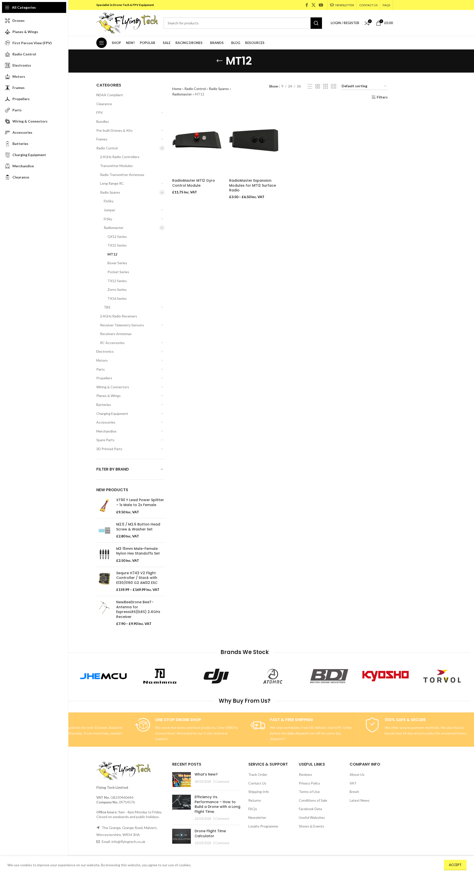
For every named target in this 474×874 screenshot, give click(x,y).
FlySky (108, 201)
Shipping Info (258, 791)
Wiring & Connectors (112, 387)
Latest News (359, 800)
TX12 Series (117, 281)
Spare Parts (105, 440)
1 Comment (221, 782)
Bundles (102, 121)
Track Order (257, 774)
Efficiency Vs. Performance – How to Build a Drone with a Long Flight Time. (217, 804)
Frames (101, 139)
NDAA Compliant (109, 95)
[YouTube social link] (321, 5)
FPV (99, 112)
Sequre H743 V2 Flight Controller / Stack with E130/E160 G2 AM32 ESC (137, 578)
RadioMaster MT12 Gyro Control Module (193, 183)
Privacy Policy (309, 783)
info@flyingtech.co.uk (128, 841)
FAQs (252, 809)
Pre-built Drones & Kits (114, 130)
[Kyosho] (385, 676)
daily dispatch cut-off (303, 733)
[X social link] (313, 5)
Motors (102, 360)
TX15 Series (117, 245)
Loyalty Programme (263, 826)
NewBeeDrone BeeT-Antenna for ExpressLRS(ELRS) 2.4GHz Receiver (138, 609)
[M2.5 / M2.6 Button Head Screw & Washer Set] (104, 530)
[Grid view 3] (325, 86)
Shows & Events (311, 826)
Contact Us (257, 783)
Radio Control (107, 148)
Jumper (109, 210)
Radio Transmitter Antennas (122, 175)
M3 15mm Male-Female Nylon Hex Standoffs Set (138, 551)
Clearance (104, 104)
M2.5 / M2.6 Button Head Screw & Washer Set (138, 527)
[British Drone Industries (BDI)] (329, 676)
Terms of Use (309, 791)
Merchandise (106, 431)
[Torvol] (442, 676)
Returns (254, 800)
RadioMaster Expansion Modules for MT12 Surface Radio (252, 185)
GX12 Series (117, 236)
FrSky (108, 219)
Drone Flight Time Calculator (210, 833)
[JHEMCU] (103, 676)
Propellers (104, 378)
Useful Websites (312, 817)
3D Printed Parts (109, 449)
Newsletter (257, 817)
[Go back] (219, 61)
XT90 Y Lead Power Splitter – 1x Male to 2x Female (140, 502)
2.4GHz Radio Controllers (119, 157)
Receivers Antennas (116, 334)
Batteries (103, 404)
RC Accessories (112, 343)
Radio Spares (110, 192)
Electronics (105, 351)
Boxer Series (117, 263)
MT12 (112, 254)
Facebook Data (310, 809)
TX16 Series (117, 298)
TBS (107, 307)
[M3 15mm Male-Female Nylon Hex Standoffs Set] (104, 554)
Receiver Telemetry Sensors (122, 325)
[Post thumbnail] (181, 779)
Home (176, 89)
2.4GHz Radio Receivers (118, 316)
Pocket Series (118, 272)
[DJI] (216, 676)
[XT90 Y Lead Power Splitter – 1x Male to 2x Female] (104, 506)
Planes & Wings (108, 395)
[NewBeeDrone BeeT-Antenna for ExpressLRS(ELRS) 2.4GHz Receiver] (104, 613)
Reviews (305, 774)
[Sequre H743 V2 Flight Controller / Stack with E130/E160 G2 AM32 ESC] (104, 581)
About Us (357, 774)
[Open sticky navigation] (101, 43)
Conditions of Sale (313, 800)
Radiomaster (113, 227)
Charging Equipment (112, 413)
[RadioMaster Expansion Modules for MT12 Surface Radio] (254, 142)
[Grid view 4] (333, 86)
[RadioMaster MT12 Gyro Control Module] (197, 142)
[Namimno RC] (160, 676)
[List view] (310, 86)
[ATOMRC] (273, 676)
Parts (100, 369)
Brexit (354, 791)
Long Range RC (112, 183)
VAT (353, 783)
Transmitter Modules (116, 166)
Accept (455, 865)
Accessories (105, 422)
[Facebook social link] (307, 5)
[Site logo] (127, 22)
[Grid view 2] (317, 86)
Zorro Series (117, 289)
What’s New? (206, 774)
